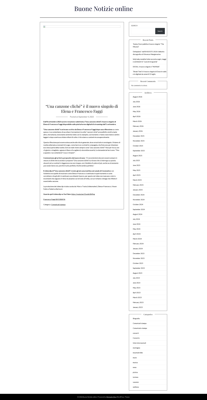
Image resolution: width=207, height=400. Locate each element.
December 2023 (138, 253)
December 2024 (138, 195)
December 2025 (138, 136)
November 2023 (138, 258)
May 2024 (136, 229)
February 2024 (138, 244)
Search (134, 26)
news (134, 367)
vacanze (136, 382)
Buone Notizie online (103, 8)
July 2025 (136, 160)
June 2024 (136, 224)
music (135, 358)
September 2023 (139, 268)
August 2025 (137, 156)
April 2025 (136, 175)
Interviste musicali (139, 343)
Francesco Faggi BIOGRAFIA (54, 199)
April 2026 (136, 116)
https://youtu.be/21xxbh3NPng (83, 194)
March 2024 (137, 239)
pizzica (135, 372)
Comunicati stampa (58, 204)
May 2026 (136, 111)
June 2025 (136, 165)
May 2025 (136, 170)
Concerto (136, 338)
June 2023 (136, 283)
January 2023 (138, 307)
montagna (136, 348)
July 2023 (136, 278)
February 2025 (138, 185)
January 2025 (138, 190)
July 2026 (136, 102)
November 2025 (138, 141)
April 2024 (136, 234)
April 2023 (136, 293)
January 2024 (138, 249)
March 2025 (137, 180)
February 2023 (138, 302)
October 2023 (138, 263)
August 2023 (137, 273)
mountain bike (138, 353)
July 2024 (136, 219)
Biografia (136, 318)
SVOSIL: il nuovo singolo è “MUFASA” (146, 67)
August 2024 (137, 214)
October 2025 (138, 146)
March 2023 (137, 297)
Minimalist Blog (111, 397)
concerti (136, 333)
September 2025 (139, 151)
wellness (136, 387)
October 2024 (138, 204)
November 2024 (138, 200)
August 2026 (137, 97)
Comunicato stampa (140, 328)
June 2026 (136, 107)
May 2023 (136, 288)
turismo (135, 377)
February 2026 (138, 126)
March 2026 (137, 121)
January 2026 (138, 131)
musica (135, 362)
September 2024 (139, 209)
